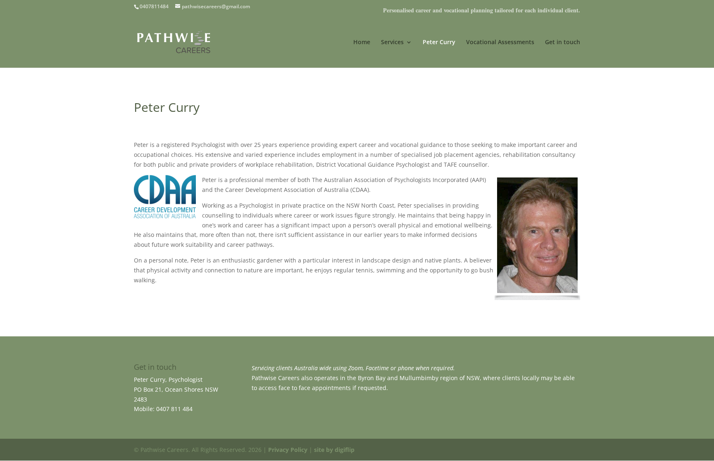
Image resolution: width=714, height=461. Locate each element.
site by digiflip (334, 450)
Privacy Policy (287, 450)
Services (392, 42)
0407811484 (154, 6)
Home (361, 42)
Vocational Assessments (500, 42)
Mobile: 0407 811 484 (163, 409)
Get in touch (562, 42)
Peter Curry (439, 42)
